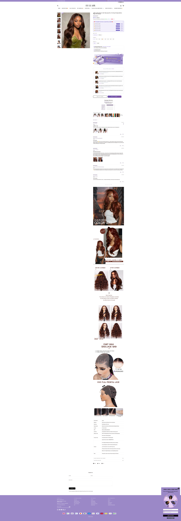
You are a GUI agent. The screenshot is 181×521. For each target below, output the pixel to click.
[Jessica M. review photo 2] (100, 159)
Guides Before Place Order (99, 458)
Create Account (110, 502)
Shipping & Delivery (76, 501)
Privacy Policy (84, 491)
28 (110, 39)
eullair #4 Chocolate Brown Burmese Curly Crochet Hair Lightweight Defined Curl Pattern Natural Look (111, 71)
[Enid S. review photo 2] (100, 130)
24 (105, 39)
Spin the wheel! (171, 515)
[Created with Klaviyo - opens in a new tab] (170, 518)
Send (72, 488)
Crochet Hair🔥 (65, 8)
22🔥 (102, 39)
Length (94, 37)
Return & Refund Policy (77, 502)
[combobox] (164, 512)
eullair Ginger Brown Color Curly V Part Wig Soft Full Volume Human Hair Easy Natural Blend (111, 90)
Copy (122, 30)
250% (98, 43)
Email (92, 475)
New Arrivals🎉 (80, 8)
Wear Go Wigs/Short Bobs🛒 (97, 8)
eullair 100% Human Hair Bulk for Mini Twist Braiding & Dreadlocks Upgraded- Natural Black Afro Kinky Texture (111, 85)
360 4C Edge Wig (73, 8)
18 (96, 39)
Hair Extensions (108, 8)
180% (94, 43)
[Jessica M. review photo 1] (95, 159)
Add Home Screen (93, 502)
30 (113, 39)
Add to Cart (100, 96)
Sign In (109, 501)
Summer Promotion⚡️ (118, 8)
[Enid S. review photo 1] (95, 130)
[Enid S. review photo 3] (105, 130)
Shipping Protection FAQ (94, 503)
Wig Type (95, 33)
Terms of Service (89, 491)
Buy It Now (114, 96)
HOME (59, 8)
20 (99, 39)
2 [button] (107, 184)
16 (94, 39)
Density (94, 41)
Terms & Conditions (76, 503)
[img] (95, 122)
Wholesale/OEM (93, 501)
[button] (120, 134)
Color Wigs (87, 8)
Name (70, 475)
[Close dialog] (178, 488)
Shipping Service (97, 460)
